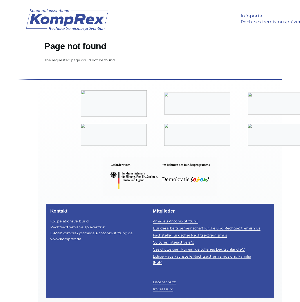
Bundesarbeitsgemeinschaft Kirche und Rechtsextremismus (206, 228)
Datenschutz (164, 282)
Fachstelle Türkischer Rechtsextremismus (190, 235)
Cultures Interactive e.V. (173, 242)
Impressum (163, 289)
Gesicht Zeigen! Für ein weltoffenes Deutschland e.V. (199, 249)
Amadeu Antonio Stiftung (175, 221)
